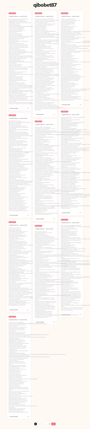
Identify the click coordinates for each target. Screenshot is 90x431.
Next (53, 424)
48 (49, 424)
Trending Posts (12, 13)
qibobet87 (45, 5)
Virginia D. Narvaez (14, 16)
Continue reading (14, 108)
